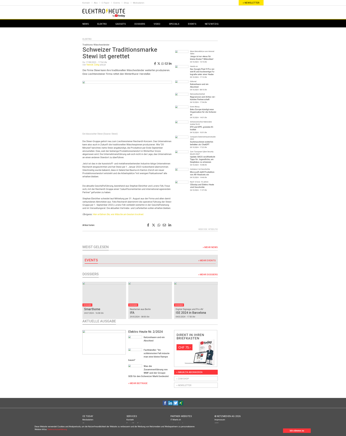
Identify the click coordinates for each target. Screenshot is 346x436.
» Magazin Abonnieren (189, 372)
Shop (126, 3)
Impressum (219, 419)
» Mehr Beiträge (138, 383)
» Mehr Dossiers (208, 274)
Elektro (87, 39)
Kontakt (86, 3)
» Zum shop (182, 378)
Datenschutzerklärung (57, 429)
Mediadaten (138, 3)
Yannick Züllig (92, 64)
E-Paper (105, 3)
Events (117, 3)
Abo (96, 3)
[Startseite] (103, 12)
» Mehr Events (207, 260)
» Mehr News (210, 247)
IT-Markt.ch (175, 419)
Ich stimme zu (297, 430)
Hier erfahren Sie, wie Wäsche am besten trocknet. (118, 214)
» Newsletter (251, 2)
